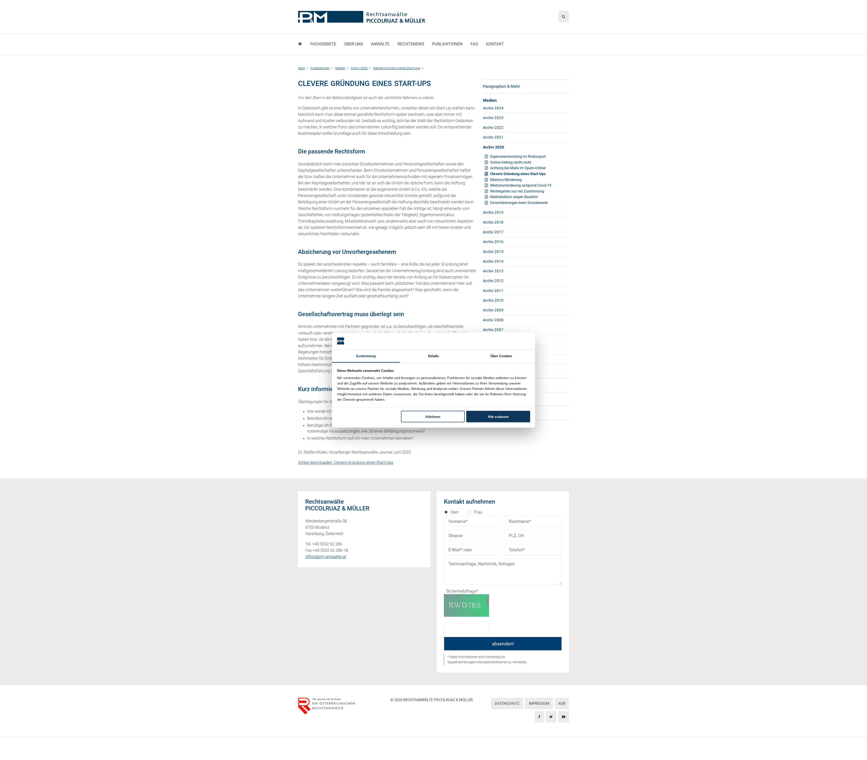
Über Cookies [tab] (501, 356)
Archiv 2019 (493, 212)
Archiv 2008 (493, 320)
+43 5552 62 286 (327, 544)
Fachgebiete (323, 44)
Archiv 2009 (493, 310)
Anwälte (380, 44)
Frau (478, 512)
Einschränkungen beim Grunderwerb (519, 203)
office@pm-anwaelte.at (325, 556)
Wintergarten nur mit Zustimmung (517, 191)
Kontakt (495, 44)
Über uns (353, 44)
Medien (490, 100)
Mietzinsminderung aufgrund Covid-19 (520, 185)
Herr (455, 512)
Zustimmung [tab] (366, 356)
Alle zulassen (498, 417)
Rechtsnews (411, 44)
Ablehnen (432, 417)
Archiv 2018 (493, 222)
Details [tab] (433, 356)
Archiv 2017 (493, 232)
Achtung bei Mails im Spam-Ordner (518, 168)
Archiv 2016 (493, 241)
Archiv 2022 (493, 127)
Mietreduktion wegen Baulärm (514, 197)
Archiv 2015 (493, 251)
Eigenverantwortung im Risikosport (518, 156)
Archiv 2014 (493, 261)
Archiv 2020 (493, 147)
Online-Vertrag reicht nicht (510, 162)
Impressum (539, 703)
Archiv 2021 (493, 137)
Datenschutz (507, 703)
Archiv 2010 (493, 300)
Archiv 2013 (493, 271)
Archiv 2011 (493, 290)
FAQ (474, 44)
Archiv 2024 (493, 108)
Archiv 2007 (493, 329)
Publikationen (447, 44)
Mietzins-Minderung (506, 180)
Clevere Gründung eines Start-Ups (518, 174)
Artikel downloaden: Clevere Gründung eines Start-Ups (345, 462)
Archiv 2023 (493, 118)
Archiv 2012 (493, 280)
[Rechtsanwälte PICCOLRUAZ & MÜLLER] (387, 17)
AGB (561, 703)
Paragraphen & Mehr (501, 86)
